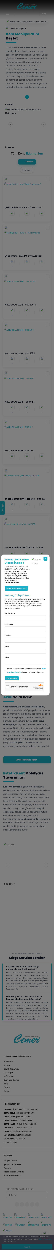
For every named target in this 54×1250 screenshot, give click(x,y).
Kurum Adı (9, 624)
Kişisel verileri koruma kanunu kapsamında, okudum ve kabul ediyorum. (26, 670)
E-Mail (7, 646)
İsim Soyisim (10, 613)
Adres (7, 657)
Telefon (8, 635)
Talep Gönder (12, 678)
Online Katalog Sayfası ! (16, 588)
